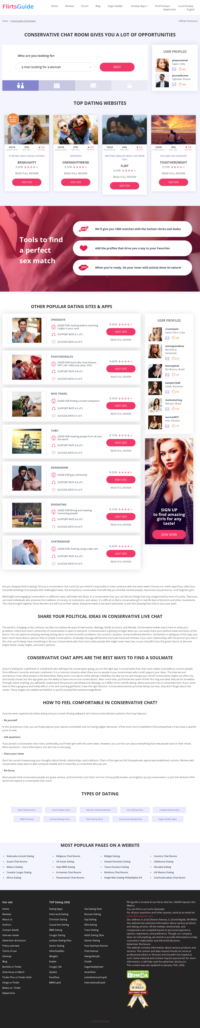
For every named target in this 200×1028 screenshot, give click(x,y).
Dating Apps (56, 908)
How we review (10, 935)
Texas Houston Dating (116, 867)
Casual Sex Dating (59, 924)
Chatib (88, 961)
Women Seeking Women (99, 809)
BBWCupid (55, 982)
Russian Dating (92, 914)
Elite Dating (90, 924)
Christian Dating (58, 919)
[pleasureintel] (162, 65)
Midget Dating (112, 856)
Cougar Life (55, 966)
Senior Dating (56, 945)
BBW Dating (55, 930)
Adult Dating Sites (94, 935)
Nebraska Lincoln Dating (20, 856)
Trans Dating (91, 930)
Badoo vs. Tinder (11, 987)
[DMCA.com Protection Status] (138, 977)
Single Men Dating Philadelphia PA (123, 877)
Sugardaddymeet (93, 966)
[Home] (18, 6)
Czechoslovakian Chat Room (169, 877)
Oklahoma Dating (163, 861)
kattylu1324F (173, 383)
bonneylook (172, 365)
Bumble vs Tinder (12, 966)
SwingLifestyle (92, 956)
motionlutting (173, 400)
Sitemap (6, 956)
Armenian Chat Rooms (68, 872)
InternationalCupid (94, 982)
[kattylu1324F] (155, 388)
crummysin (172, 329)
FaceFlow (54, 977)
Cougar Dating (57, 935)
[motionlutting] (155, 405)
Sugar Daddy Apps (167, 819)
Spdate (53, 972)
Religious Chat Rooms (68, 856)
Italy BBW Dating (65, 867)
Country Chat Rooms (165, 856)
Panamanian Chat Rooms (70, 877)
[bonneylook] (155, 371)
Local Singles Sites (61, 809)
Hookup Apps (138, 6)
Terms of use (9, 951)
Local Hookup (185, 6)
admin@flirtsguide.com (139, 916)
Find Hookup (162, 6)
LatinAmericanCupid (95, 977)
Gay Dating (90, 919)
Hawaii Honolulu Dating (117, 861)
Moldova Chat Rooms (116, 872)
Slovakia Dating (162, 867)
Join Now (169, 534)
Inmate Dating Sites (60, 819)
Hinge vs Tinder (10, 982)
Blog (98, 6)
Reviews (69, 6)
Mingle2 (53, 956)
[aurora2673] (155, 422)
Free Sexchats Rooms (96, 945)
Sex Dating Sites (93, 908)
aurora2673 (172, 417)
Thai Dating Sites (94, 819)
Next (117, 67)
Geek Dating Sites (26, 809)
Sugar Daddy (115, 6)
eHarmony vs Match (13, 972)
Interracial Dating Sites (130, 819)
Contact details (10, 930)
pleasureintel (180, 60)
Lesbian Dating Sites (60, 940)
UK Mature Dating (164, 872)
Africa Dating (14, 877)
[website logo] (26, 330)
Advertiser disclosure (14, 940)
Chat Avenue (91, 951)
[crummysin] (155, 334)
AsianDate (90, 972)
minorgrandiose (174, 346)
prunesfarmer (180, 75)
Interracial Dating (58, 914)
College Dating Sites (169, 809)
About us (7, 919)
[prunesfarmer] (162, 80)
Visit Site (27, 182)
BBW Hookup (27, 819)
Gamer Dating (92, 940)
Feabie (52, 961)
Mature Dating (15, 867)
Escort (84, 6)
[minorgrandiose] (155, 351)
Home (54, 6)
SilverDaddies (56, 951)
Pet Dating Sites (135, 809)
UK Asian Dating (65, 861)
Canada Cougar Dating (19, 872)
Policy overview (10, 945)
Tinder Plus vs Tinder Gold (16, 977)
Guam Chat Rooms (17, 861)
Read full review (27, 173)
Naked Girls (169, 9)
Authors (6, 924)
